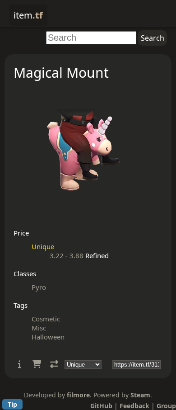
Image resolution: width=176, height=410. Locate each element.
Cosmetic (46, 318)
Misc (39, 327)
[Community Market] (37, 364)
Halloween (48, 336)
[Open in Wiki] (20, 364)
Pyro (39, 287)
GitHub (101, 405)
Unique (43, 246)
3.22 (57, 255)
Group (166, 405)
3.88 (76, 255)
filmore (78, 395)
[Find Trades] (54, 364)
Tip (12, 404)
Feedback (134, 405)
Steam (140, 395)
